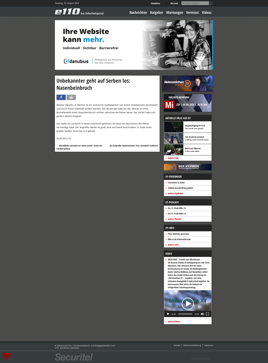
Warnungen (174, 12)
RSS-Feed (174, 3)
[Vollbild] (207, 314)
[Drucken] (71, 97)
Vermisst (192, 12)
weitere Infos (173, 244)
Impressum (208, 345)
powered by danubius (200, 359)
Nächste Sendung (179, 97)
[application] (187, 303)
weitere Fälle (173, 158)
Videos (207, 12)
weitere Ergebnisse (175, 193)
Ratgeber (156, 12)
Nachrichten (138, 12)
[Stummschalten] (202, 314)
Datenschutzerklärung (192, 345)
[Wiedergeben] (168, 314)
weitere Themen (174, 218)
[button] (188, 304)
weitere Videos (174, 321)
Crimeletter (155, 3)
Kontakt (177, 345)
